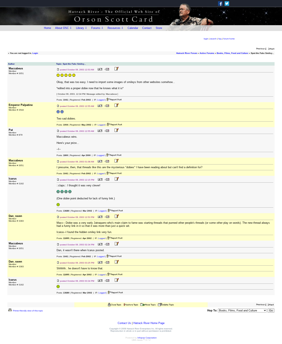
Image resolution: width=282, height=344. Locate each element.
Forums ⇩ (97, 28)
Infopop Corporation (147, 338)
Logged (101, 100)
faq (220, 39)
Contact (147, 28)
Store (159, 28)
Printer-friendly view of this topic (27, 311)
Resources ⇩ (115, 28)
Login (35, 53)
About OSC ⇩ (63, 28)
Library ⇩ (81, 28)
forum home (229, 39)
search (213, 39)
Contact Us (124, 323)
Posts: (62, 100)
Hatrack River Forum (186, 53)
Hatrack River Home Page (149, 323)
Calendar (133, 28)
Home (47, 28)
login (206, 39)
